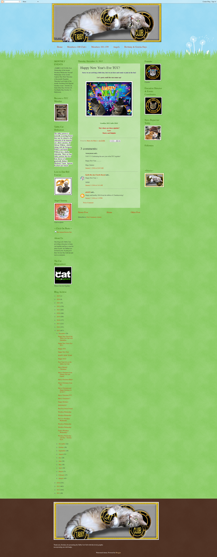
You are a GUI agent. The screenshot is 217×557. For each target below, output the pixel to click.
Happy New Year (63, 352)
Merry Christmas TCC (65, 395)
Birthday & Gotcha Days (135, 46)
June (60, 461)
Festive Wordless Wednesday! (63, 431)
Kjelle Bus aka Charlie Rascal (95, 175)
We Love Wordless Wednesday (64, 419)
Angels (116, 46)
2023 (58, 303)
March (61, 471)
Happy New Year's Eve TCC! (65, 344)
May (60, 464)
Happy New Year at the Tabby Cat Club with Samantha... (65, 338)
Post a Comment (88, 203)
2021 (58, 310)
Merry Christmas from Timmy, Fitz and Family (65, 374)
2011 (58, 493)
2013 (58, 486)
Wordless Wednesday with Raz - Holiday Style (65, 438)
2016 (58, 327)
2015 (58, 330)
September (62, 451)
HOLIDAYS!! (62, 405)
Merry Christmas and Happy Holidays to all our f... (65, 390)
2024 (58, 299)
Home (60, 46)
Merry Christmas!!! (64, 398)
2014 (58, 483)
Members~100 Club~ (77, 46)
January (61, 478)
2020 (58, 313)
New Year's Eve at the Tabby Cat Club (65, 363)
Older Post (135, 212)
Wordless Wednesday (64, 412)
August (61, 454)
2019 (58, 316)
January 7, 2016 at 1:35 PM (93, 198)
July (60, 458)
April (60, 468)
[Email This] (111, 141)
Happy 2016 (62, 349)
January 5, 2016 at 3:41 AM (94, 185)
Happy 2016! (62, 359)
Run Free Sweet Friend (65, 408)
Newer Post (83, 212)
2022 (58, 306)
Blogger (118, 552)
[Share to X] (115, 141)
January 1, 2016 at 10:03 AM (94, 168)
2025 (58, 296)
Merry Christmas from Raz (65, 384)
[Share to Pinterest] (119, 141)
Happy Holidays (63, 402)
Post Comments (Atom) (94, 217)
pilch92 (87, 192)
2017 (58, 323)
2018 (58, 320)
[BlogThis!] (113, 141)
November (62, 444)
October (61, 447)
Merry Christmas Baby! (65, 379)
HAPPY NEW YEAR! (65, 355)
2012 (58, 490)
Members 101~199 (100, 46)
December (62, 333)
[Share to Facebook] (117, 141)
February (62, 475)
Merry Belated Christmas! (62, 368)
